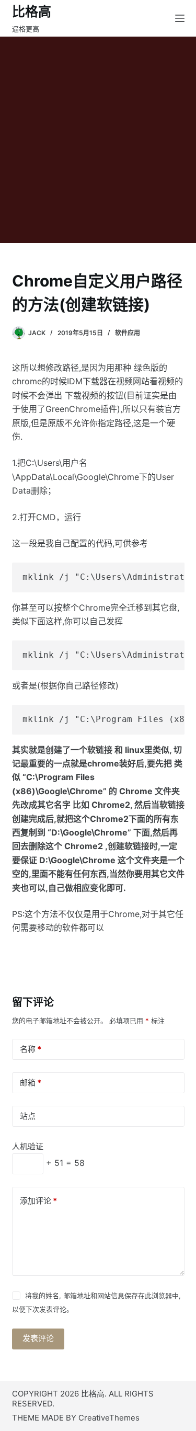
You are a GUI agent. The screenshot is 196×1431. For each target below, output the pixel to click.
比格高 (31, 11)
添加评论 (38, 1201)
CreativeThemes (109, 1418)
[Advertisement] (98, 140)
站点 (28, 1116)
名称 (30, 1049)
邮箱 (30, 1082)
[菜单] (180, 18)
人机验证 (27, 1146)
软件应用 (127, 333)
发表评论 (38, 1338)
